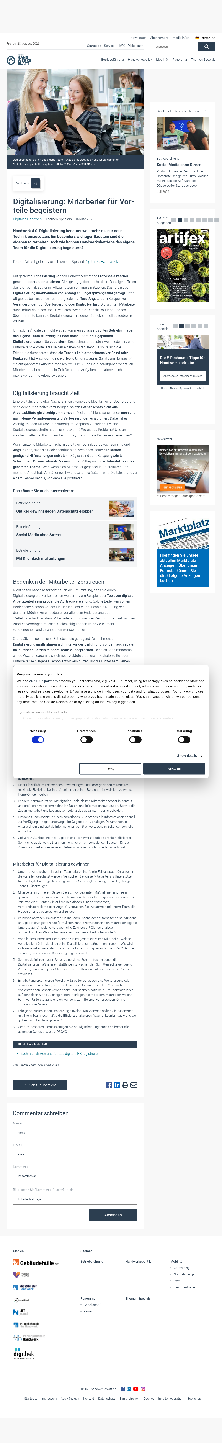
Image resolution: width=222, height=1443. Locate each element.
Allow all (174, 769)
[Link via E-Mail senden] (132, 1085)
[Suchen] (206, 46)
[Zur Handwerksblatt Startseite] (19, 59)
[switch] (86, 739)
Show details (187, 756)
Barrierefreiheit (129, 1398)
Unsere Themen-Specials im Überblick (183, 388)
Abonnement (159, 38)
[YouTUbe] (136, 1389)
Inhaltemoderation (170, 1398)
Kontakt (88, 1398)
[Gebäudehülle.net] (35, 1262)
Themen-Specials (203, 60)
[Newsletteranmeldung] (183, 469)
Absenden (113, 1215)
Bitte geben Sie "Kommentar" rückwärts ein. (43, 1190)
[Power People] (35, 1275)
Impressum (49, 1398)
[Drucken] (124, 1085)
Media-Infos (181, 38)
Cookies (149, 1398)
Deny (110, 769)
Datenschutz (106, 1398)
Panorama (179, 60)
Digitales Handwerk (101, 261)
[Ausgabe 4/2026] (183, 265)
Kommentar (21, 1167)
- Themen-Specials (42, 219)
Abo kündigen (70, 1398)
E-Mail (17, 1145)
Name (17, 1123)
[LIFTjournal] (35, 1312)
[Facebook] (108, 1085)
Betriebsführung (112, 60)
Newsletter (138, 38)
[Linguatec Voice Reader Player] (35, 183)
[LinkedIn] (116, 1085)
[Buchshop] (35, 1325)
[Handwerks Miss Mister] (35, 1287)
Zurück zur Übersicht (40, 1085)
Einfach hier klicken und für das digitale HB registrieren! (58, 1054)
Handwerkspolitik (140, 60)
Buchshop (194, 1398)
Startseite (30, 1398)
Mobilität (162, 60)
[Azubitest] (35, 1300)
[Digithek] (35, 1353)
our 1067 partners (43, 681)
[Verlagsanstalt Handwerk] (35, 1338)
